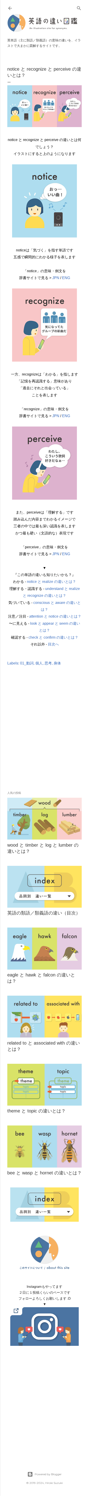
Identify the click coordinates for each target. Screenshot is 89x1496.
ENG (66, 278)
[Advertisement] (44, 735)
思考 (48, 663)
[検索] (79, 7)
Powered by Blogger (48, 1474)
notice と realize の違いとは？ (51, 582)
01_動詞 (27, 663)
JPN (55, 278)
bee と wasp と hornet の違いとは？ (44, 1172)
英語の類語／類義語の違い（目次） (43, 912)
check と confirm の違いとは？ (53, 637)
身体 (57, 663)
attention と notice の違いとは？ (55, 616)
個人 (39, 663)
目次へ (53, 644)
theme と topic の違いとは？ (36, 1110)
